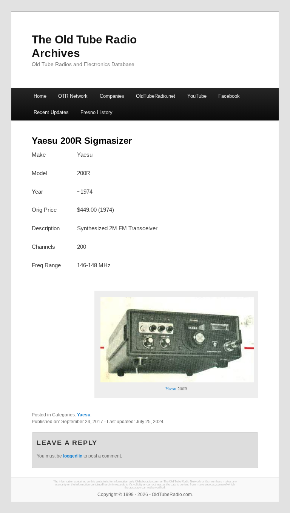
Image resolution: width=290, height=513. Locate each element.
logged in (72, 456)
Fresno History (96, 112)
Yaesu (170, 388)
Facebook (229, 96)
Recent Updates (51, 112)
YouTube (197, 96)
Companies (112, 96)
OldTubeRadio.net (155, 96)
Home (40, 96)
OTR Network (73, 96)
